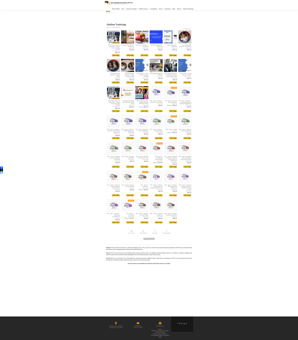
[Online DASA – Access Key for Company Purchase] (141, 65)
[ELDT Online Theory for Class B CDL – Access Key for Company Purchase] (113, 36)
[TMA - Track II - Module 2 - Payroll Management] (184, 121)
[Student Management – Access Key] (156, 36)
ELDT (122, 9)
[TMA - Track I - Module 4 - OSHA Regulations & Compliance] (127, 121)
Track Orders (143, 233)
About (178, 9)
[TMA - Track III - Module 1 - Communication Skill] (141, 148)
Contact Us (138, 325)
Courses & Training (131, 9)
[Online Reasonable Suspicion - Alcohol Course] (113, 65)
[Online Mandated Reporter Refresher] (156, 65)
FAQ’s (173, 9)
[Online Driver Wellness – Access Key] (141, 36)
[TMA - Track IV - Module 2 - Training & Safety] (141, 205)
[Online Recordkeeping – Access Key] (127, 36)
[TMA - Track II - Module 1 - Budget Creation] (156, 121)
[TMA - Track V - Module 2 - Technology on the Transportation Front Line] (156, 176)
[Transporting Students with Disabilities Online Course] (127, 92)
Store (160, 9)
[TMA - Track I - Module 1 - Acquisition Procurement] (156, 92)
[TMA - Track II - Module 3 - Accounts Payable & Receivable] (113, 148)
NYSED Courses (143, 9)
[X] (1, 170)
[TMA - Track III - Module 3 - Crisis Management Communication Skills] (184, 148)
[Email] (1, 172)
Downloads (168, 9)
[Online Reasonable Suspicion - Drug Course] (184, 36)
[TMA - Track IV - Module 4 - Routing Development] (170, 205)
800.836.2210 (160, 326)
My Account (131, 233)
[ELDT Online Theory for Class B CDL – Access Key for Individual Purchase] (113, 92)
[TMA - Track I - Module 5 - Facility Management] (141, 121)
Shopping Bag (166, 233)
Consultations (153, 9)
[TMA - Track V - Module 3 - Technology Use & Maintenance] (170, 176)
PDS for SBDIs (116, 9)
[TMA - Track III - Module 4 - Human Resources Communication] (113, 176)
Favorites (154, 233)
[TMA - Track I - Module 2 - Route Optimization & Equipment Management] (184, 92)
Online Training (116, 27)
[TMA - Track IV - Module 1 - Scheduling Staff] (127, 176)
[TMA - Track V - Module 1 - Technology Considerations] (113, 205)
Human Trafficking (188, 9)
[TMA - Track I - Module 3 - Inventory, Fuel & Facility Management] (113, 121)
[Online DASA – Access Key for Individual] (184, 65)
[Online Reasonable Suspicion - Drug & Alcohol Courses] (127, 65)
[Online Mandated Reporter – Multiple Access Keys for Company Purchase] (170, 65)
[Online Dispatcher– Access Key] (170, 36)
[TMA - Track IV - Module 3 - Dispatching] (156, 205)
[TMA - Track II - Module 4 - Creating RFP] (127, 148)
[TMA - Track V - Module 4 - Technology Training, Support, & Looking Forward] (184, 176)
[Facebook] (1, 168)
